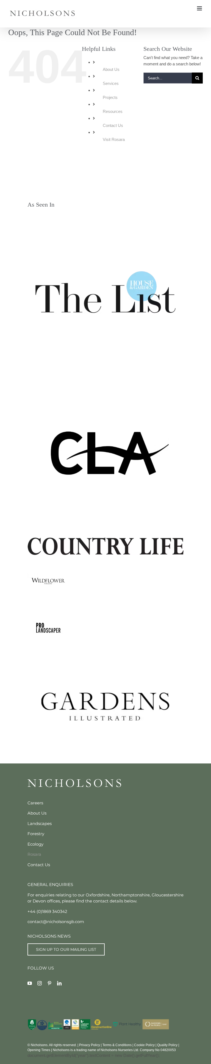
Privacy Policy (89, 1045)
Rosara (34, 854)
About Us (111, 69)
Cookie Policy (144, 1045)
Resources (113, 111)
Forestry (35, 833)
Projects (110, 97)
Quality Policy (167, 1045)
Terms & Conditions (117, 1045)
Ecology (35, 844)
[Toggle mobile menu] (200, 8)
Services (111, 83)
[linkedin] (59, 983)
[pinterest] (49, 983)
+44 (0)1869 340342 (47, 911)
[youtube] (29, 983)
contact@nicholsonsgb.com (55, 921)
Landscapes (39, 823)
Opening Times (38, 1050)
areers (36, 802)
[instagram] (39, 983)
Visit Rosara (114, 139)
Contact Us (113, 125)
